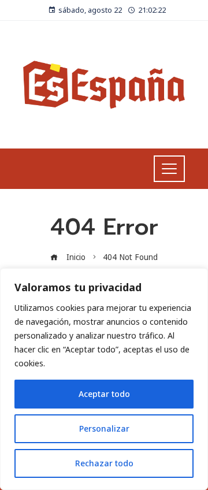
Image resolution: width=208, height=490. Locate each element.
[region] (104, 379)
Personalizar (104, 428)
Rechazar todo (104, 463)
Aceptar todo (104, 393)
